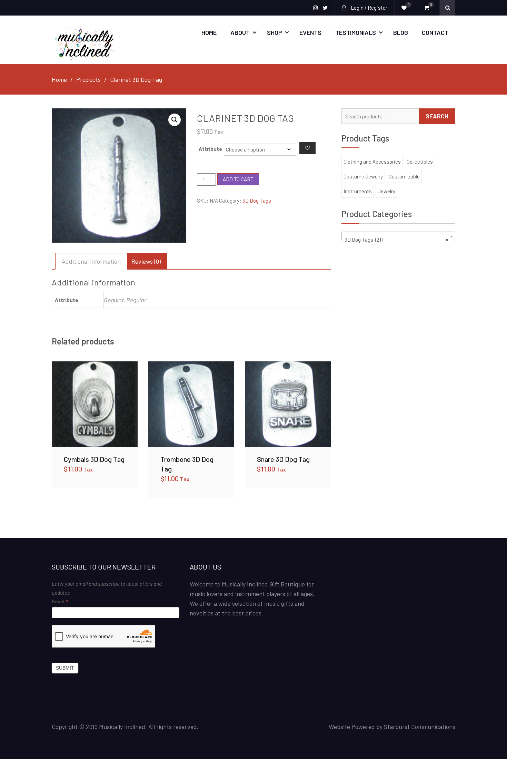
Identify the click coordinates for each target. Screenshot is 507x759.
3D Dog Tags (256, 200)
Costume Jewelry (363, 176)
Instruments (358, 191)
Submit (65, 668)
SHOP (274, 32)
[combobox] (398, 236)
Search (437, 116)
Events (310, 32)
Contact (435, 32)
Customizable (404, 176)
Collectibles (420, 161)
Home (209, 32)
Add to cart (238, 179)
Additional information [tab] (91, 261)
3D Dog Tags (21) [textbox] (396, 239)
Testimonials (355, 32)
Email (60, 601)
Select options (95, 404)
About (240, 32)
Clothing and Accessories (372, 161)
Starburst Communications (419, 726)
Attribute (210, 149)
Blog (400, 32)
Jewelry (386, 191)
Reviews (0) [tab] (146, 261)
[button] (174, 120)
